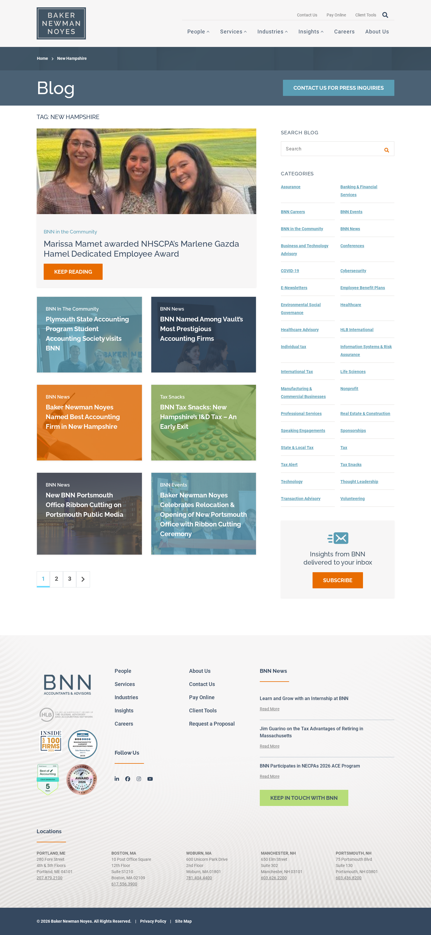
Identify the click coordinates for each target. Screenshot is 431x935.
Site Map (183, 921)
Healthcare (350, 304)
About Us (377, 31)
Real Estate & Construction (365, 413)
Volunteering (352, 498)
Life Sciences (353, 371)
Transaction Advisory (300, 498)
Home (42, 58)
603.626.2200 (274, 877)
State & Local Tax (297, 447)
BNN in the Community (302, 228)
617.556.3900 (124, 884)
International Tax (297, 371)
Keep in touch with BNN (304, 798)
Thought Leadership (359, 481)
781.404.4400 (199, 877)
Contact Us (307, 15)
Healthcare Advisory (300, 329)
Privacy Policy (152, 921)
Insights (308, 31)
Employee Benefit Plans (362, 287)
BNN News (350, 228)
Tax (343, 447)
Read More (269, 709)
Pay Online (336, 15)
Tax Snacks (351, 464)
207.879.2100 (49, 877)
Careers (344, 31)
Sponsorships (353, 430)
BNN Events (351, 211)
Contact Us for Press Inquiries (338, 88)
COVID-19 (290, 270)
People (196, 31)
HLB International (357, 329)
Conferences (352, 245)
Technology (292, 481)
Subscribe (337, 580)
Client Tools (365, 15)
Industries (270, 31)
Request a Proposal (212, 724)
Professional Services (301, 413)
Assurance (291, 186)
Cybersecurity (353, 270)
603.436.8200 (349, 877)
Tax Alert (289, 464)
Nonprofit (349, 388)
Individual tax (293, 346)
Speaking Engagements (303, 430)
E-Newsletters (294, 287)
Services (231, 31)
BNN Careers (293, 211)
